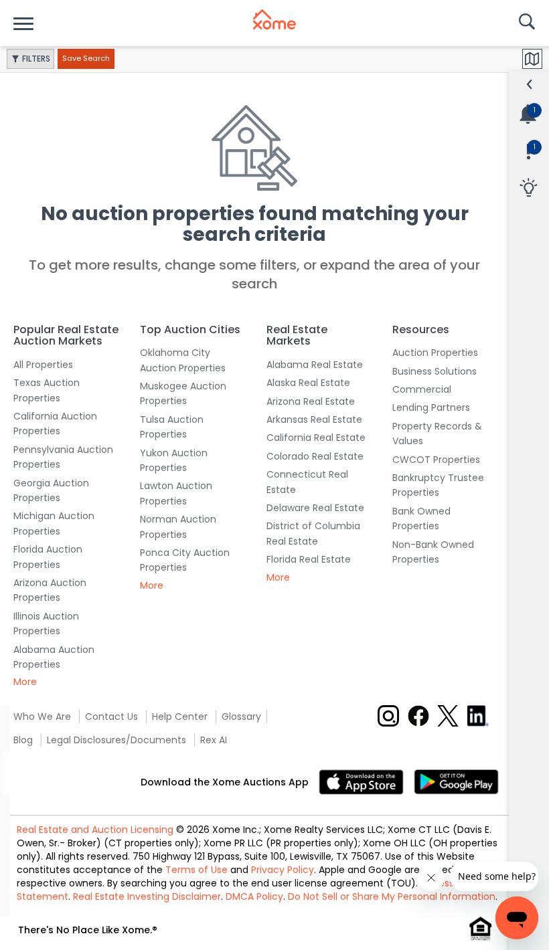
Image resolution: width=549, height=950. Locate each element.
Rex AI (213, 740)
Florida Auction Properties (47, 557)
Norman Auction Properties (178, 526)
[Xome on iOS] (366, 781)
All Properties (43, 364)
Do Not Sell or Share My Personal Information (391, 896)
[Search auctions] (526, 22)
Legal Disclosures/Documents (116, 740)
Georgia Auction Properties (51, 490)
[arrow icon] (529, 84)
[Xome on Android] (456, 781)
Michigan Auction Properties (53, 523)
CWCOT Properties (436, 459)
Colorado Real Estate (315, 456)
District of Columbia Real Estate (313, 533)
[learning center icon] (528, 188)
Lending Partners (431, 407)
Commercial (421, 389)
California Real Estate (316, 437)
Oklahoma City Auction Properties (183, 360)
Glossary (241, 716)
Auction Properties (435, 352)
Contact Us (111, 716)
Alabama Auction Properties (53, 657)
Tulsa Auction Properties (172, 427)
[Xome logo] (274, 19)
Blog (23, 740)
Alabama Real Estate (314, 364)
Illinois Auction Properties (46, 623)
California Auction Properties (55, 423)
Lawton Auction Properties (176, 493)
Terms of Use (196, 869)
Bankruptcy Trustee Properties (438, 485)
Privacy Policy (282, 869)
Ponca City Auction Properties (185, 560)
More (25, 681)
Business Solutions (434, 371)
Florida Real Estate (308, 559)
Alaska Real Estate (308, 382)
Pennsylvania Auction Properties (63, 457)
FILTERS (36, 58)
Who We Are (42, 716)
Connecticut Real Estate (307, 482)
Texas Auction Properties (46, 390)
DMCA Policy (254, 896)
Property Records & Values (437, 433)
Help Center (180, 716)
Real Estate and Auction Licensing (95, 829)
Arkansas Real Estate (314, 419)
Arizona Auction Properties (49, 590)
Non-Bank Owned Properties (433, 552)
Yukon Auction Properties (174, 460)
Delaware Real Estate (315, 507)
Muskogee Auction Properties (183, 393)
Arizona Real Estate (310, 401)
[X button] (448, 716)
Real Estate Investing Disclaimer (147, 896)
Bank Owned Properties (421, 518)
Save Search (86, 58)
